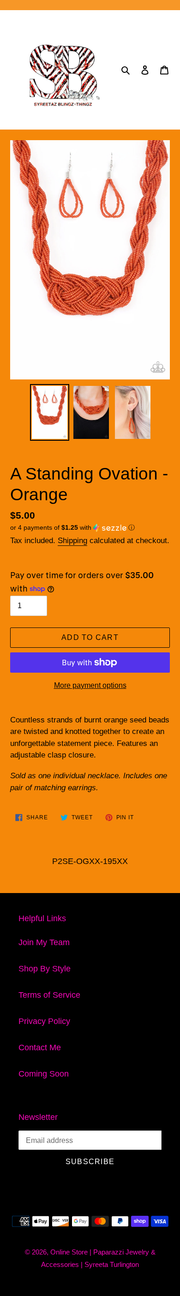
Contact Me (39, 1047)
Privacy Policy (44, 1021)
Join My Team (44, 942)
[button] (72, 527)
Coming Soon (43, 1073)
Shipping (72, 540)
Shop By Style (44, 968)
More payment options (90, 685)
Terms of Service (49, 995)
